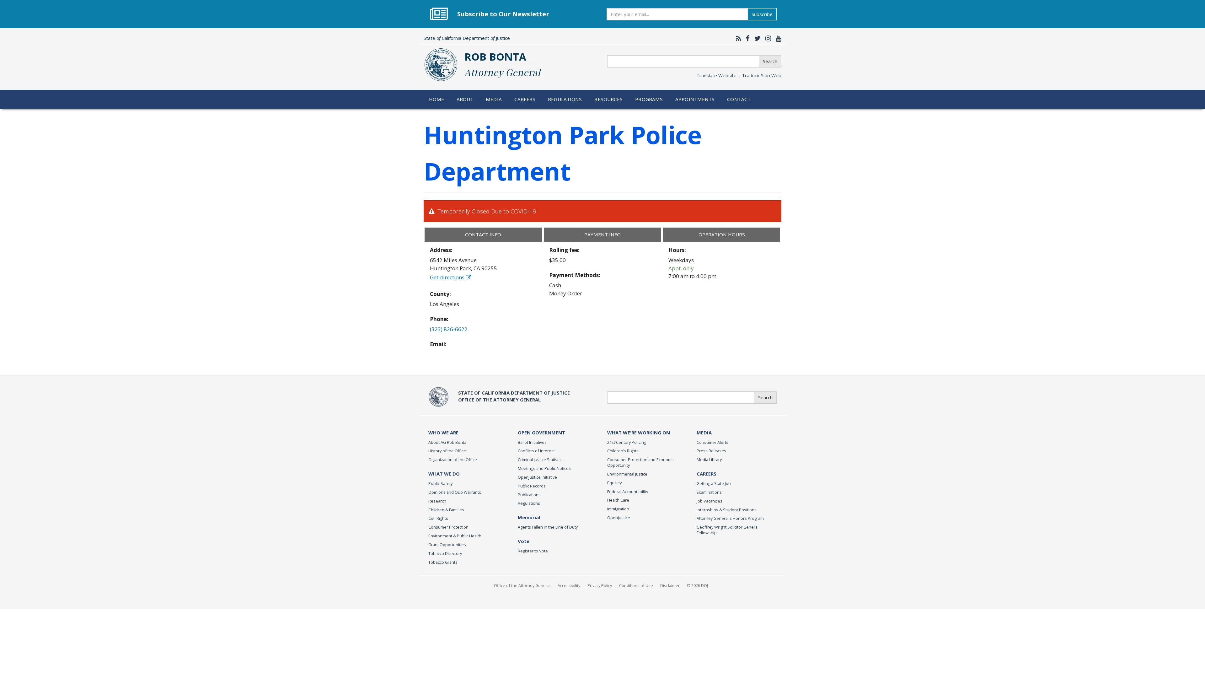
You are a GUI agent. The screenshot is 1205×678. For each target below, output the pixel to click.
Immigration (618, 509)
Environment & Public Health (454, 536)
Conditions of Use (636, 585)
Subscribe (762, 14)
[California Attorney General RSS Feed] (737, 38)
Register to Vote (533, 551)
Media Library (709, 459)
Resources (608, 99)
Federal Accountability (627, 491)
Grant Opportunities (447, 544)
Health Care (618, 500)
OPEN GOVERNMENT (541, 432)
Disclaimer (670, 585)
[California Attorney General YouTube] (777, 38)
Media (494, 99)
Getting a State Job (714, 483)
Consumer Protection (448, 527)
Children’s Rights (623, 451)
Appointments (695, 99)
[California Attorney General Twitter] (756, 38)
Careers (525, 99)
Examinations (709, 492)
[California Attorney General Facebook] (746, 38)
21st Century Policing (626, 442)
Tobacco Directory (445, 553)
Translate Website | (738, 75)
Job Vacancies (709, 501)
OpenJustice (618, 517)
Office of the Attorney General (522, 585)
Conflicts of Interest (536, 451)
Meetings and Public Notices (544, 468)
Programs (649, 99)
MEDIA (704, 432)
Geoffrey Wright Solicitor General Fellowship (727, 529)
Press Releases (711, 451)
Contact (739, 99)
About (465, 99)
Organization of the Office (452, 459)
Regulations (565, 99)
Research (437, 501)
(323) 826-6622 (449, 329)
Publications (529, 495)
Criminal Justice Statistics (541, 459)
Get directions (448, 277)
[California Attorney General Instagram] (766, 38)
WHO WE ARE (443, 432)
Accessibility (569, 585)
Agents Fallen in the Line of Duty (548, 527)
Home (436, 99)
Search (770, 61)
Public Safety (440, 483)
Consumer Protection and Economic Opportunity (640, 462)
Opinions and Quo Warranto (454, 492)
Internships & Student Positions (727, 510)
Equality (614, 483)
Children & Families (446, 510)
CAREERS (706, 474)
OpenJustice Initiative (537, 477)
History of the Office (447, 451)
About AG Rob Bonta (447, 442)
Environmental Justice (627, 474)
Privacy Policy (599, 585)
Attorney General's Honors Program (730, 518)
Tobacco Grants (443, 562)
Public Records (532, 486)
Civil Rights (438, 518)
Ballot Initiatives (532, 442)
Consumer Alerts (712, 442)
